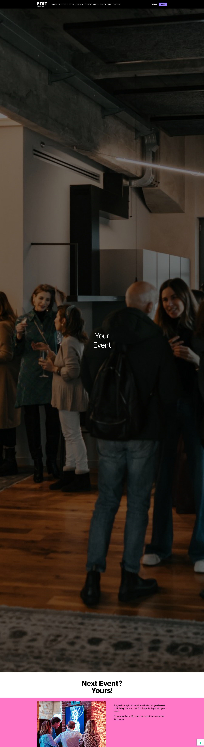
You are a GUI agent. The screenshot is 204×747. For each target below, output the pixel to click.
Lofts (71, 4)
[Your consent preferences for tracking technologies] (200, 743)
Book (163, 4)
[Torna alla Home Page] (44, 4)
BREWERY (88, 4)
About (95, 4)
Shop (110, 4)
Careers (117, 4)
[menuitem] (154, 4)
